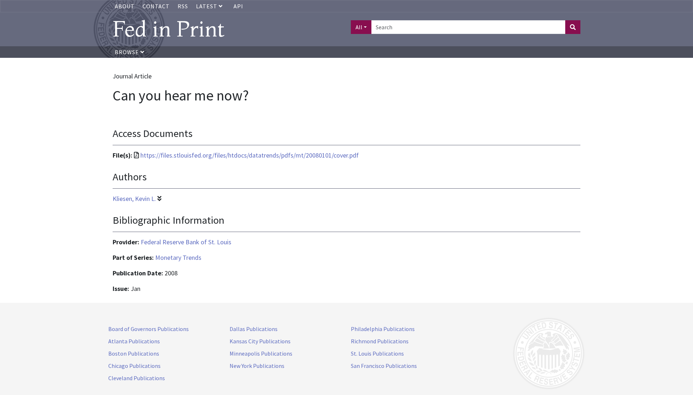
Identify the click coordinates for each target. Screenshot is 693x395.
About (125, 6)
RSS (183, 6)
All (359, 27)
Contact (156, 6)
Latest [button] (207, 6)
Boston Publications (133, 353)
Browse (127, 52)
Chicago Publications (134, 365)
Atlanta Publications (134, 341)
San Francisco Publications (384, 365)
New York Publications (257, 365)
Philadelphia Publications (383, 328)
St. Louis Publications (377, 353)
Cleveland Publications (136, 378)
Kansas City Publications (260, 341)
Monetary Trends (178, 257)
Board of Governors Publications (148, 328)
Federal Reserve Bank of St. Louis (186, 242)
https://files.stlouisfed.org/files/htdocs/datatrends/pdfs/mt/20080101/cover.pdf (249, 155)
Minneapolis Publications (261, 353)
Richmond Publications (380, 341)
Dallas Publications (254, 328)
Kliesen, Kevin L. (134, 198)
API (238, 6)
